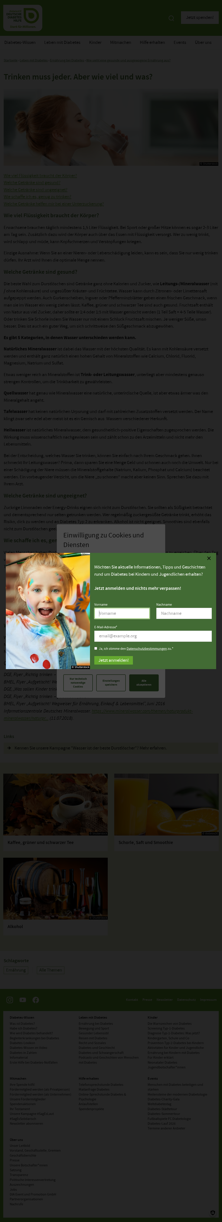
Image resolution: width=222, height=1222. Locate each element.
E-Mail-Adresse (105, 627)
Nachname (164, 604)
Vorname (101, 604)
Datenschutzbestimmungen (147, 649)
